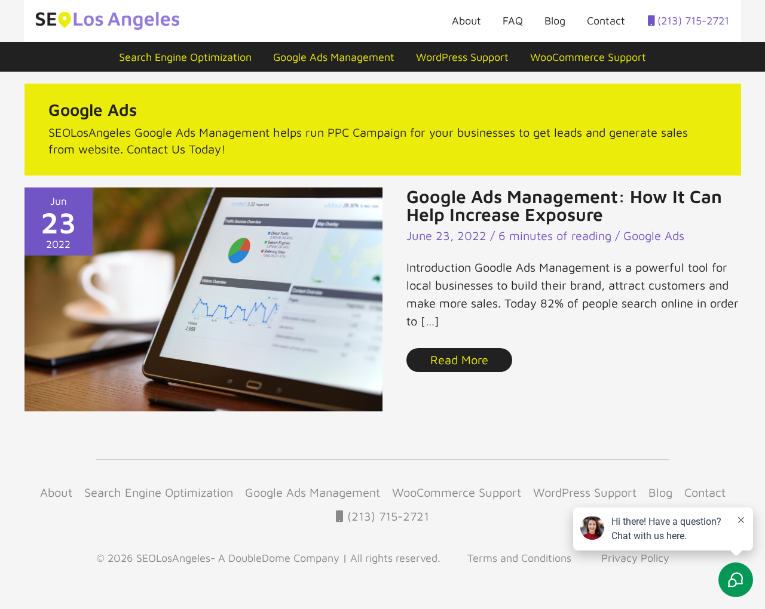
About (466, 20)
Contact (606, 20)
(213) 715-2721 (691, 20)
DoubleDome (259, 558)
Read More (467, 357)
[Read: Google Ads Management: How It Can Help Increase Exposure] (204, 297)
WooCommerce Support (588, 57)
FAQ (513, 20)
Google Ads (653, 235)
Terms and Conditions (519, 558)
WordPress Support (462, 57)
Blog (554, 20)
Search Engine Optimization (185, 57)
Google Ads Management (333, 57)
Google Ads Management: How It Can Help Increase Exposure (564, 205)
